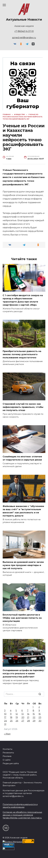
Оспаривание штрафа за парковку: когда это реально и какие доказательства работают (23, 673)
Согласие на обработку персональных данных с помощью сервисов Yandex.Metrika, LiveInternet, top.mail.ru (22, 815)
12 (17, 714)
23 (40, 717)
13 (22, 714)
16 (40, 714)
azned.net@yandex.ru (24, 37)
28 (28, 721)
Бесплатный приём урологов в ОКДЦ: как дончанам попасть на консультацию (22, 617)
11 (11, 714)
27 (22, 721)
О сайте (7, 760)
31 (5, 724)
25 (11, 721)
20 (22, 717)
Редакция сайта (11, 763)
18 (11, 717)
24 (5, 721)
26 (17, 721)
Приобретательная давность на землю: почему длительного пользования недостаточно (22, 354)
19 (17, 717)
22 (34, 717)
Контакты (7, 749)
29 (34, 721)
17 (5, 717)
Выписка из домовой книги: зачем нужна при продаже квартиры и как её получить (23, 565)
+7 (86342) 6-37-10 (24, 31)
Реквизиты (8, 752)
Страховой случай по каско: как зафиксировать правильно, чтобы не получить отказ (23, 407)
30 (40, 721)
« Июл (7, 734)
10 (5, 714)
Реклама (7, 756)
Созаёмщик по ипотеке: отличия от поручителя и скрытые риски (22, 458)
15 (34, 714)
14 (28, 714)
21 (28, 717)
